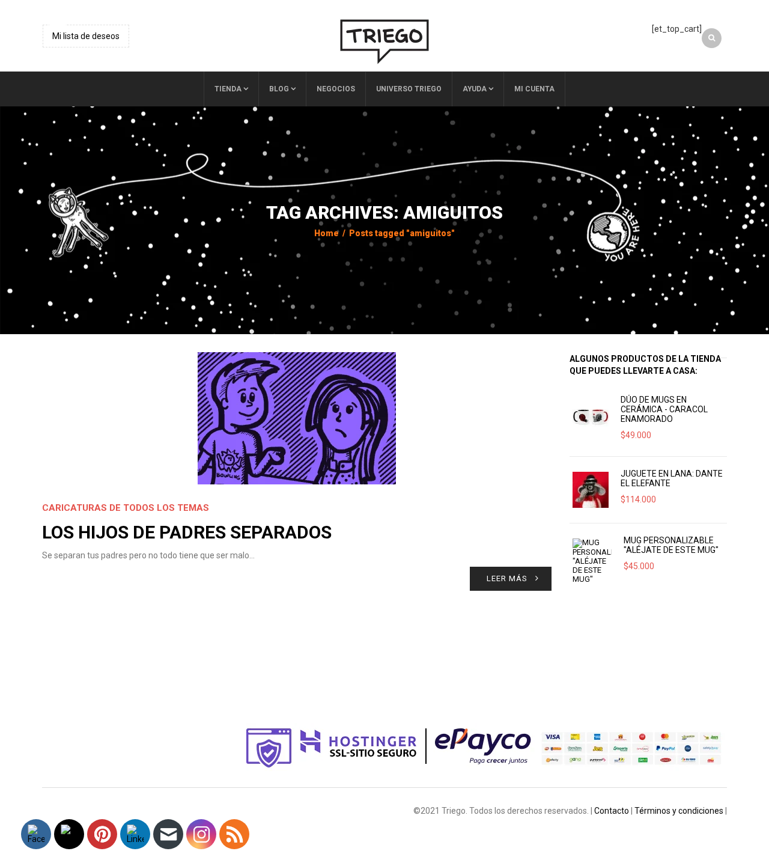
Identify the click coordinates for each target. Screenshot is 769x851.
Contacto (611, 811)
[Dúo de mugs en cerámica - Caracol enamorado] (591, 416)
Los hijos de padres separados (187, 532)
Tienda (228, 89)
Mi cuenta (534, 89)
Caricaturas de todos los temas (125, 507)
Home (326, 233)
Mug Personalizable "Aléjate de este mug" (671, 545)
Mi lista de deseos (86, 36)
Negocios (336, 89)
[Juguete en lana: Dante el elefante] (591, 490)
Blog (279, 89)
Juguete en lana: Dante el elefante (672, 478)
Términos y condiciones (678, 811)
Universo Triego (409, 89)
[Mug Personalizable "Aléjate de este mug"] (592, 561)
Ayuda (475, 89)
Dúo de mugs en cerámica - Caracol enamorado (664, 409)
